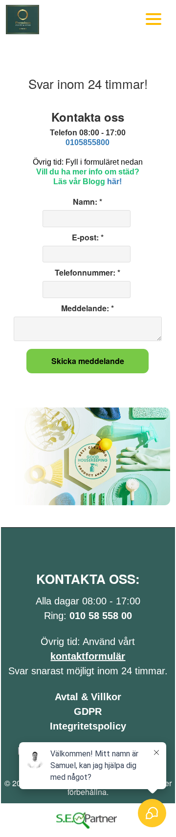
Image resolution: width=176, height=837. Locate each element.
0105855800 (88, 142)
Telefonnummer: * (87, 272)
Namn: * (87, 201)
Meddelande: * (87, 308)
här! (114, 181)
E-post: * (88, 237)
